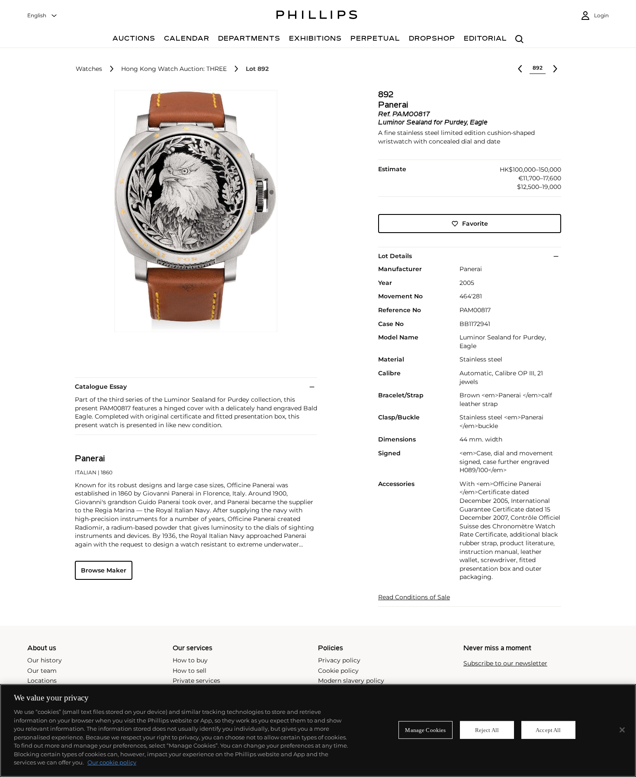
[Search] (519, 40)
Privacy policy (339, 660)
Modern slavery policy (351, 680)
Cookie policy (338, 671)
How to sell (189, 671)
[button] (193, 211)
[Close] (622, 729)
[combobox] (42, 15)
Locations (42, 680)
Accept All (548, 729)
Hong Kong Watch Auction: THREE (174, 69)
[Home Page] (316, 16)
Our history (44, 660)
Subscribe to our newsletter (505, 663)
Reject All (487, 729)
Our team (42, 671)
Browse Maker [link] (103, 570)
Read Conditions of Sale (414, 597)
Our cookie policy (111, 762)
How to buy (190, 660)
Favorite (475, 223)
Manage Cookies (425, 729)
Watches (89, 69)
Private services (196, 680)
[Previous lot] (520, 69)
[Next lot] (555, 69)
